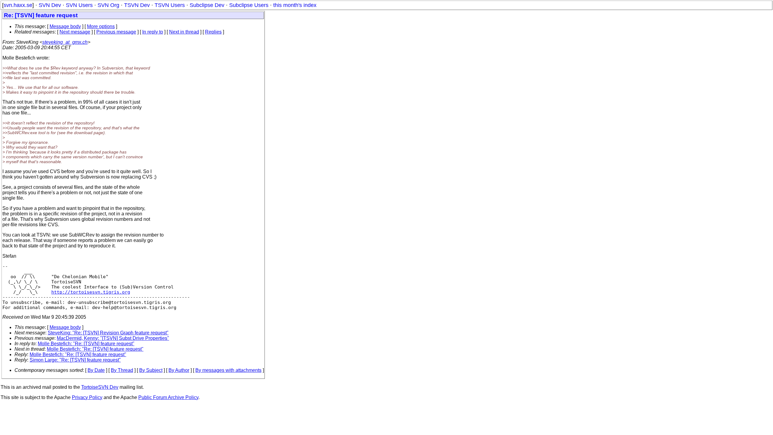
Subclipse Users (248, 5)
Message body (65, 26)
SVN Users (79, 5)
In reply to (152, 31)
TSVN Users (170, 5)
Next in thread (184, 31)
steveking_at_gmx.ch (65, 42)
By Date (96, 370)
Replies (213, 31)
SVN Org (108, 5)
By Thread (122, 370)
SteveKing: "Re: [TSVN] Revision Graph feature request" (108, 332)
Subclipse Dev (207, 5)
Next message (74, 31)
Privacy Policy (87, 397)
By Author (178, 370)
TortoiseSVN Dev (99, 387)
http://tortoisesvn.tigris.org (90, 292)
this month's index (294, 5)
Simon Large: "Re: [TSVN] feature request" (75, 359)
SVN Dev (50, 5)
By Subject (150, 370)
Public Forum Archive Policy (168, 397)
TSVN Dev (137, 5)
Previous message (116, 31)
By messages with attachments (228, 370)
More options (101, 26)
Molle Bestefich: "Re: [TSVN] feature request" (86, 343)
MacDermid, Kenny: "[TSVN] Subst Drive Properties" (113, 338)
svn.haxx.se (18, 5)
